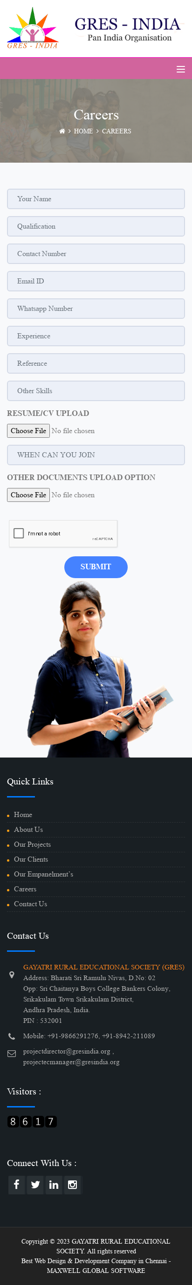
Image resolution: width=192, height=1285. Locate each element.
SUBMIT (96, 567)
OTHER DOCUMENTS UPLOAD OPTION (81, 478)
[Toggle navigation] (181, 69)
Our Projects (32, 844)
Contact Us (30, 903)
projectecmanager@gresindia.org (71, 1062)
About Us (28, 829)
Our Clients (31, 859)
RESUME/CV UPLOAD (48, 413)
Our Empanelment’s (43, 874)
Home (23, 814)
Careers (25, 888)
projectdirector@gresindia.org (66, 1051)
